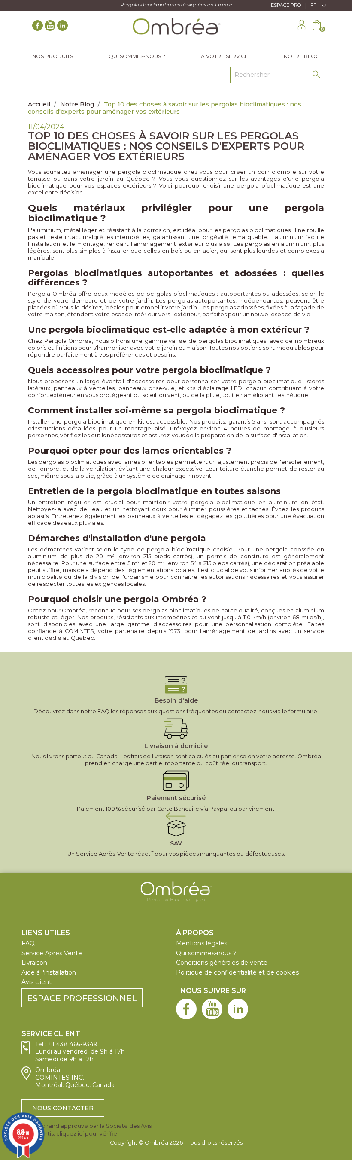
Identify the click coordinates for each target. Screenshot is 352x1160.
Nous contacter (63, 1108)
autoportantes (240, 294)
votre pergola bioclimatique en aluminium (235, 502)
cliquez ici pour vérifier (87, 1133)
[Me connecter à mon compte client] (301, 25)
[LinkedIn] (62, 27)
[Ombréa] (176, 898)
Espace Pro (286, 5)
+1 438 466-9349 (72, 1044)
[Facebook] (37, 27)
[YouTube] (50, 27)
